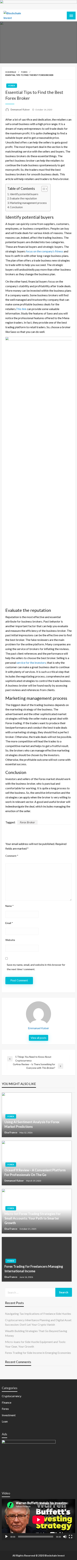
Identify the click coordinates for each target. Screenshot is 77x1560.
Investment (9, 1415)
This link (21, 309)
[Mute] (65, 1536)
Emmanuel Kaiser (20, 109)
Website (10, 939)
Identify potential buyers (24, 194)
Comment (11, 855)
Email (9, 922)
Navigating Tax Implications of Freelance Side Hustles (38, 1313)
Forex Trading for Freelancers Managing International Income (33, 1268)
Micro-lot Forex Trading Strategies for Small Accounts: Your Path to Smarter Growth (32, 1218)
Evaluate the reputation (23, 198)
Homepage (10, 72)
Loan (5, 1421)
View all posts (38, 1037)
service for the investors (31, 662)
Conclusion (16, 207)
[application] (38, 1519)
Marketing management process (28, 202)
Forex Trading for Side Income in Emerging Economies (38, 1352)
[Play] (6, 1536)
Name (9, 905)
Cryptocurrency (11, 1396)
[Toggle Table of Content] (43, 189)
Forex (24, 72)
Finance (6, 1402)
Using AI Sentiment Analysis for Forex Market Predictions (31, 1124)
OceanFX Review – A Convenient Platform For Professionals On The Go (35, 1172)
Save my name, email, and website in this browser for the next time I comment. (36, 967)
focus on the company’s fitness (44, 251)
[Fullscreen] (70, 1536)
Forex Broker (27, 822)
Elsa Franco (11, 1132)
